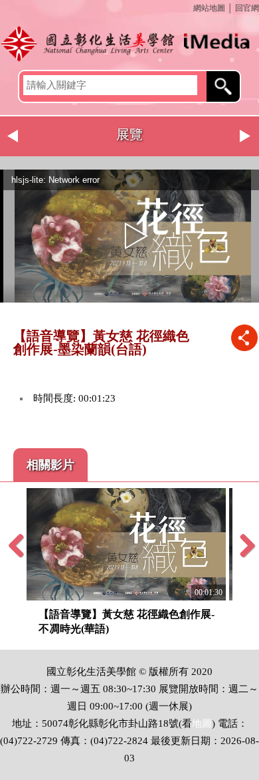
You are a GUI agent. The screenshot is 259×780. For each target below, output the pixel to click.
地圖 (202, 723)
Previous (13, 136)
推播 (244, 337)
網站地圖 (209, 8)
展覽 (129, 134)
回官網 (247, 8)
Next (245, 136)
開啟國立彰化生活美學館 (129, 43)
